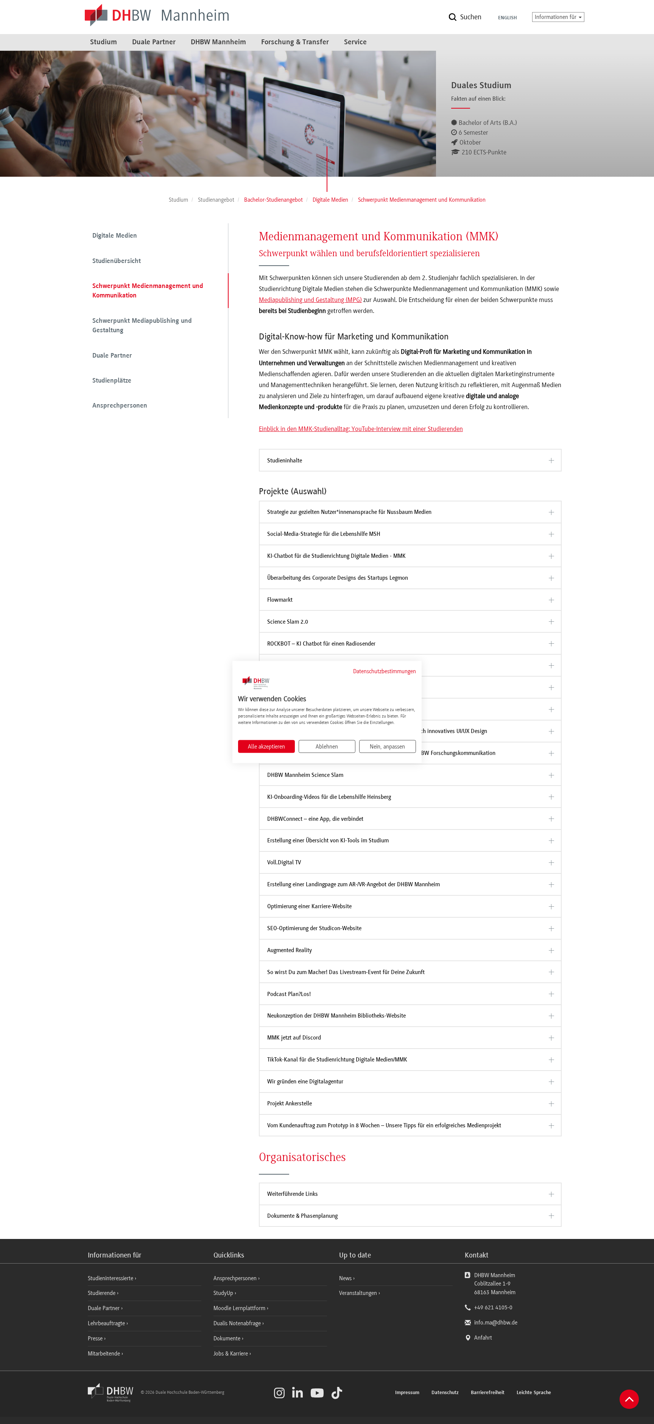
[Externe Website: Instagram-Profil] (279, 1393)
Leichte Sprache (534, 1393)
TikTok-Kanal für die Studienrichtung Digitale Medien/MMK (337, 1059)
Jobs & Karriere (231, 1353)
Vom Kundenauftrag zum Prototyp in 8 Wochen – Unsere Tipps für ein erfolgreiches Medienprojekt (384, 1125)
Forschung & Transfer (295, 42)
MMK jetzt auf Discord (294, 1037)
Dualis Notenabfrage (237, 1323)
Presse (96, 1338)
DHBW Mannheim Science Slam (305, 775)
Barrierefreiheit (488, 1393)
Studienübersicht (116, 261)
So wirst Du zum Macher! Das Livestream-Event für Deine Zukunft (346, 972)
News (345, 1278)
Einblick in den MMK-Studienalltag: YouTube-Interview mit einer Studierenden (361, 429)
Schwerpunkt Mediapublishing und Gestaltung (142, 326)
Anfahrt (483, 1337)
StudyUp (224, 1293)
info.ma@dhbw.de (495, 1322)
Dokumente (227, 1338)
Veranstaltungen (358, 1293)
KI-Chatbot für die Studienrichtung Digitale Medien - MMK (336, 555)
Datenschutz (445, 1393)
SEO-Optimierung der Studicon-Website (314, 928)
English (507, 18)
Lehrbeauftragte (107, 1323)
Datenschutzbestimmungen (384, 671)
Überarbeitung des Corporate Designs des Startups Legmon (337, 577)
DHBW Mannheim (218, 42)
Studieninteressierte (111, 1278)
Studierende (102, 1293)
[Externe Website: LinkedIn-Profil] (297, 1393)
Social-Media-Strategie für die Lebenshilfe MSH (323, 534)
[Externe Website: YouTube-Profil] (317, 1393)
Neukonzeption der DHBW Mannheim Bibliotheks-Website (336, 1015)
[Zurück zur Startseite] (113, 1400)
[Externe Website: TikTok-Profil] (337, 1393)
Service (355, 42)
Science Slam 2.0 (287, 621)
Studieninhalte (284, 460)
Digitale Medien (114, 236)
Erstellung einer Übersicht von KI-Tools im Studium (328, 840)
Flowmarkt (280, 599)
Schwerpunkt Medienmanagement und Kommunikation (147, 291)
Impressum (407, 1393)
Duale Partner (154, 42)
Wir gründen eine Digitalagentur (305, 1081)
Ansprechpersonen (119, 406)
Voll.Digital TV (284, 862)
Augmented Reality (289, 950)
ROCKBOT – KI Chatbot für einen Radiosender (321, 643)
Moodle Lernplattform (240, 1308)
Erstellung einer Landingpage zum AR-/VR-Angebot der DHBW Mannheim (353, 884)
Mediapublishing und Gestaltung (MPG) (310, 299)
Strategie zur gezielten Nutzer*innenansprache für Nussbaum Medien (349, 512)
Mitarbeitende (104, 1353)
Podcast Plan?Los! (289, 994)
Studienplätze (111, 381)
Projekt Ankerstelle (289, 1103)
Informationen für (556, 17)
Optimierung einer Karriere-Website (309, 906)
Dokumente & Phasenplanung (302, 1215)
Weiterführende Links (292, 1194)
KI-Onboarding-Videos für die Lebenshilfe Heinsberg (329, 797)
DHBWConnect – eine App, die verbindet (315, 818)
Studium (103, 42)
